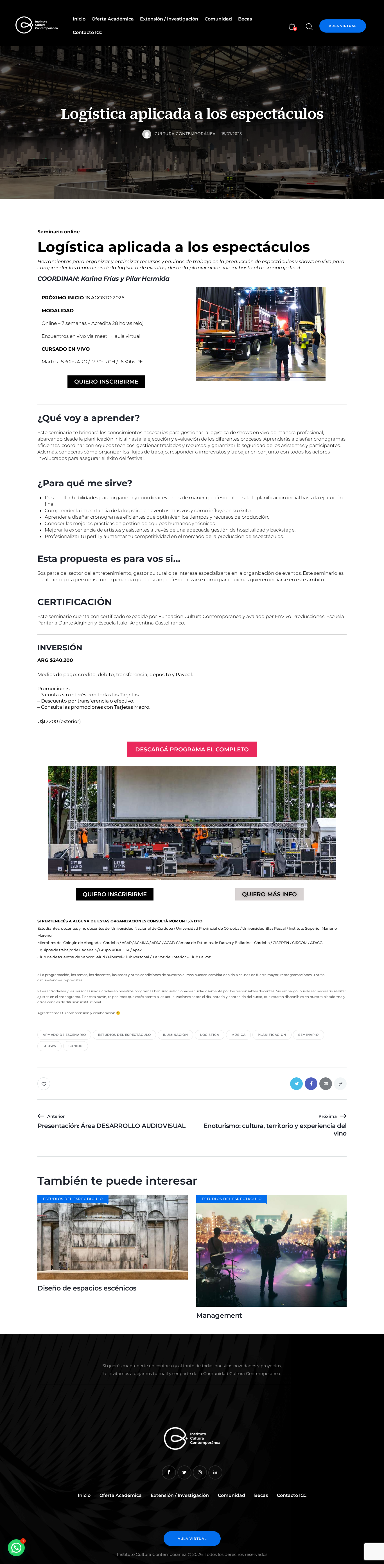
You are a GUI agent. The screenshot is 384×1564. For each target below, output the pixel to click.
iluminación (175, 1035)
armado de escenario (64, 1035)
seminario (308, 1035)
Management (219, 1315)
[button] (16, 1547)
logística (209, 1035)
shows (49, 1046)
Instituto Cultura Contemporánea (152, 1554)
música (238, 1035)
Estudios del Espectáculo (73, 1199)
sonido (76, 1046)
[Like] (44, 1083)
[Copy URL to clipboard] (340, 1083)
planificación (272, 1035)
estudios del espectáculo (124, 1035)
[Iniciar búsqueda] (308, 26)
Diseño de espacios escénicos (86, 1288)
